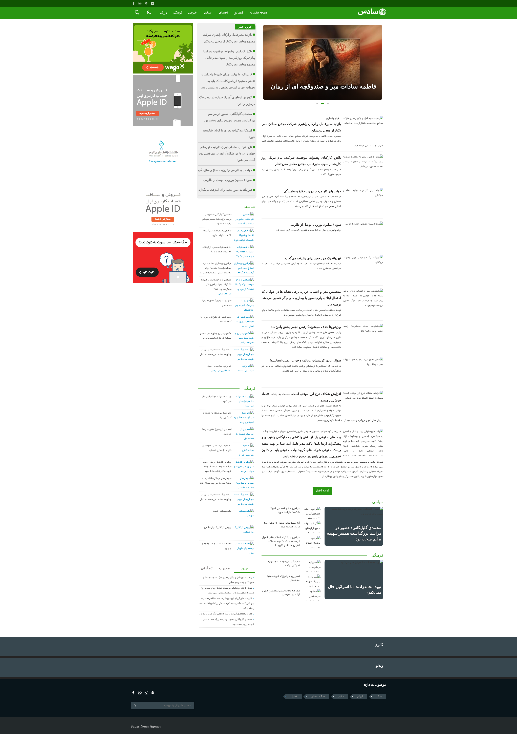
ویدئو (379, 666)
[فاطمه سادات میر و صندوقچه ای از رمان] (322, 62)
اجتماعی (223, 12)
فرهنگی (177, 12)
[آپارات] (146, 3)
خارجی (192, 12)
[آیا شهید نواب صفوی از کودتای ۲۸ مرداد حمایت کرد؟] (311, 527)
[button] (317, 103)
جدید (244, 568)
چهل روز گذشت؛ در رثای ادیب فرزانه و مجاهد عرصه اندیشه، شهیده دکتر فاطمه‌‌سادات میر (217, 466)
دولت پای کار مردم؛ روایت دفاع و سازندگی (312, 191)
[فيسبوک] (133, 3)
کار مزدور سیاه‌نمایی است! (219, 366)
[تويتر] (140, 692)
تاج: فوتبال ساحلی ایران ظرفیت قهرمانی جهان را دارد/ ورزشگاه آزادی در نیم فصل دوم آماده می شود (227, 153)
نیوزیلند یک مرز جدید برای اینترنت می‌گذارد (313, 258)
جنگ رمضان (318, 696)
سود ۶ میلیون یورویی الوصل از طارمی (315, 224)
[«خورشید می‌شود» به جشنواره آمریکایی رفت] (311, 566)
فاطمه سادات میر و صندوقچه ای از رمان (323, 86)
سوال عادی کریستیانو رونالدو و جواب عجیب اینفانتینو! (305, 360)
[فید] (152, 3)
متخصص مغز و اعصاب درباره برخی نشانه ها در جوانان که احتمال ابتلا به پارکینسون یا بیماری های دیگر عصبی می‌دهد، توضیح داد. (301, 298)
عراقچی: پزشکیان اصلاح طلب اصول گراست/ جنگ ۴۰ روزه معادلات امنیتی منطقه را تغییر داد (281, 541)
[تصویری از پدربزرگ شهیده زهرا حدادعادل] (311, 580)
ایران (360, 696)
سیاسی (207, 12)
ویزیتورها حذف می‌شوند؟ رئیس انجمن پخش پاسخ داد (306, 327)
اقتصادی (239, 12)
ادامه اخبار (322, 490)
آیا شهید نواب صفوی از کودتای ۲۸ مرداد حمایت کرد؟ (282, 525)
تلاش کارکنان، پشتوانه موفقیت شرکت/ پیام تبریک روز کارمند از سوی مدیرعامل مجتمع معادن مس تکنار (229, 58)
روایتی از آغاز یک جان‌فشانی (217, 527)
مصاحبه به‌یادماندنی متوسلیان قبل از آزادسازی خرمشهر (281, 593)
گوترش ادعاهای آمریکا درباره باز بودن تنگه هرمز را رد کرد (225, 614)
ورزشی (163, 12)
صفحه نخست (258, 12)
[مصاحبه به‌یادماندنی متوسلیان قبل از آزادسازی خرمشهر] (311, 595)
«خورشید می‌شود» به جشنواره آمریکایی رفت (284, 564)
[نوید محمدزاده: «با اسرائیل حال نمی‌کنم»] (354, 579)
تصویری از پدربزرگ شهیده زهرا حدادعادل (283, 578)
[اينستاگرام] (140, 3)
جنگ (379, 696)
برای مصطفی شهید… (221, 511)
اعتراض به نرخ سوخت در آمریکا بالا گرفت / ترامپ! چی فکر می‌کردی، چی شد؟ (216, 284)
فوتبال (294, 696)
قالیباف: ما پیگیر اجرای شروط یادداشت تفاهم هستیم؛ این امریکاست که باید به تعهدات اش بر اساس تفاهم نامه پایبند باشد (228, 81)
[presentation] (266, 56)
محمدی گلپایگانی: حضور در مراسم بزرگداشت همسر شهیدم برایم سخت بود (354, 533)
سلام (341, 696)
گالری (379, 645)
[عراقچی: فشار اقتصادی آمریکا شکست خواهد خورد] (311, 513)
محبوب (224, 568)
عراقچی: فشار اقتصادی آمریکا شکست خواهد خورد (285, 510)
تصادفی (206, 568)
